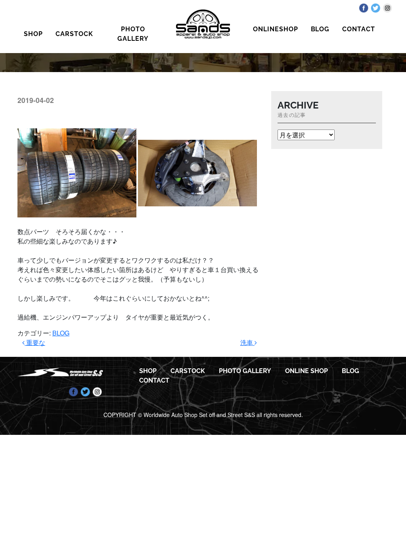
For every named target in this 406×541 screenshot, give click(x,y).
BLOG (320, 29)
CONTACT (358, 29)
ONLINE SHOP (306, 371)
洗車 (247, 342)
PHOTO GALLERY (133, 33)
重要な (35, 342)
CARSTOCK (74, 34)
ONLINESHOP (275, 29)
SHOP (33, 34)
